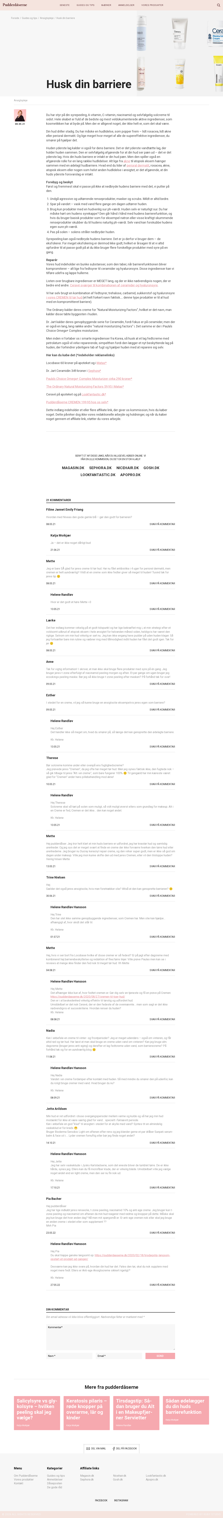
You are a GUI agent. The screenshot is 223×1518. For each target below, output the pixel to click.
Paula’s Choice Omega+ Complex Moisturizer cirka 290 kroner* (89, 379)
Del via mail (98, 1448)
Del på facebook (126, 1448)
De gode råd (54, 1487)
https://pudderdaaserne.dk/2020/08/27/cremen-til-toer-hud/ (88, 996)
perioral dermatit (138, 165)
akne (127, 161)
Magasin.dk (73, 468)
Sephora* (94, 371)
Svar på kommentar (162, 524)
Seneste (65, 5)
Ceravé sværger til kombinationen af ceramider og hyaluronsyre (114, 285)
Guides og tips (85, 5)
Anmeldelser (126, 5)
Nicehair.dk (128, 468)
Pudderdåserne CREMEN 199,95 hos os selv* (77, 402)
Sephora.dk (100, 468)
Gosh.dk (151, 468)
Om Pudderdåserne (26, 1475)
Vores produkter (152, 5)
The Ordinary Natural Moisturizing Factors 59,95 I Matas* (85, 386)
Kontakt (18, 1483)
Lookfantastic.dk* (94, 394)
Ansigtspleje (47, 18)
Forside (15, 18)
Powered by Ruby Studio (203, 1514)
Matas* (102, 363)
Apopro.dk (130, 475)
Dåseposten (54, 1483)
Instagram (121, 1500)
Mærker (106, 5)
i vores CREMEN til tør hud (64, 297)
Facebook (101, 1500)
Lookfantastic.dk (98, 475)
